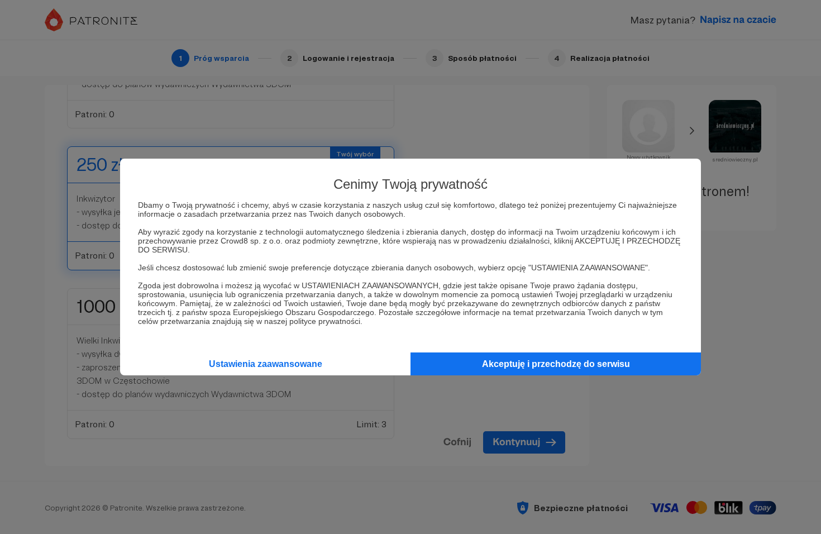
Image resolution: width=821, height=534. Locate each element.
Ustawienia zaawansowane (265, 364)
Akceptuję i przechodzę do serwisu (556, 364)
